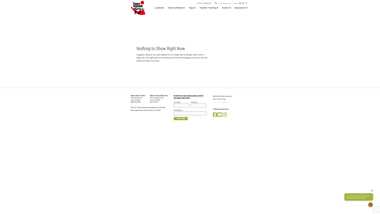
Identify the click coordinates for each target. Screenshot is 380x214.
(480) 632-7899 (135, 102)
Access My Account (224, 3)
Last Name (177, 102)
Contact (235, 3)
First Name (194, 102)
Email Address (178, 110)
